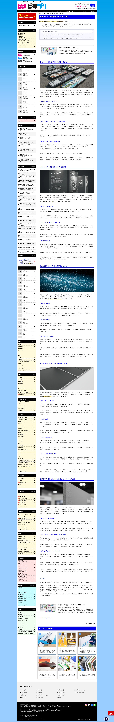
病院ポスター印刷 (61, 689)
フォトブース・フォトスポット (24, 469)
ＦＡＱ (78, 11)
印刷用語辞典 (21, 587)
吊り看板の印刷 (21, 434)
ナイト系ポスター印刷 (61, 694)
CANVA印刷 (20, 616)
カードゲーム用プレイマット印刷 (24, 514)
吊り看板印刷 (39, 692)
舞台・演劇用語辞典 (22, 598)
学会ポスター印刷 (24, 692)
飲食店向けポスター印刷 (23, 540)
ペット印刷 (20, 553)
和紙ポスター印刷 (61, 695)
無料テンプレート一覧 (22, 620)
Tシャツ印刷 (20, 494)
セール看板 (20, 447)
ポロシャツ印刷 (22, 504)
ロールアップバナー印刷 (23, 392)
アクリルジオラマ (21, 486)
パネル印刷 (23, 690)
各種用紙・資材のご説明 (23, 618)
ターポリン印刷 (21, 377)
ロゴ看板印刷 (39, 694)
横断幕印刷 (20, 381)
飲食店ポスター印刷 (61, 690)
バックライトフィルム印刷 (23, 401)
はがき (19, 355)
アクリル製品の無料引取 (80, 692)
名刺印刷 (59, 697)
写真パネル (20, 426)
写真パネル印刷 (23, 695)
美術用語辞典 (21, 596)
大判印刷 (20, 359)
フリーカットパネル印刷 (23, 419)
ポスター (20, 344)
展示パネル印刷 (23, 697)
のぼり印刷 (21, 394)
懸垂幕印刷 (20, 383)
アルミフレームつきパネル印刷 (42, 695)
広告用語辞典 (21, 594)
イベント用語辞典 (21, 590)
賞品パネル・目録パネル (23, 430)
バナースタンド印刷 (22, 390)
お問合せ (93, 11)
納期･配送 (45, 11)
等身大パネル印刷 (24, 694)
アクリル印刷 (21, 478)
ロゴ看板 (20, 428)
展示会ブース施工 (21, 614)
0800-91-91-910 (80, 6)
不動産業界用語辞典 (22, 600)
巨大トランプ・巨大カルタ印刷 (24, 466)
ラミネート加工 (21, 363)
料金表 (37, 11)
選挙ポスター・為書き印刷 (23, 551)
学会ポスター (21, 346)
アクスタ (20, 480)
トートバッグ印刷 (22, 498)
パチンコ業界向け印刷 (22, 547)
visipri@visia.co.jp (87, 3)
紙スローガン (21, 350)
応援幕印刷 (20, 385)
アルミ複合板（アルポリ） (23, 462)
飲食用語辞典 (21, 602)
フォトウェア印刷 (22, 506)
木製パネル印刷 (22, 471)
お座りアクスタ (22, 482)
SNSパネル (20, 441)
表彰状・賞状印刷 (21, 368)
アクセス (85, 11)
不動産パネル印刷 (21, 538)
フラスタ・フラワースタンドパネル (25, 464)
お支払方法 (59, 11)
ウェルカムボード (21, 451)
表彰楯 (19, 432)
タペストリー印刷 (21, 388)
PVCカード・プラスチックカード (24, 524)
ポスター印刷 (23, 689)
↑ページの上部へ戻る (90, 623)
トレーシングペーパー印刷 (23, 361)
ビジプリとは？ (29, 11)
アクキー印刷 (39, 690)
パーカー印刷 (21, 502)
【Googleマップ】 (54, 705)
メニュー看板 (21, 445)
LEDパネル (20, 520)
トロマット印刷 (21, 379)
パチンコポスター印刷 (61, 692)
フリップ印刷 (21, 436)
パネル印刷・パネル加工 (23, 417)
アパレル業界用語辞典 (22, 605)
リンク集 (25, 631)
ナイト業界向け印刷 (22, 549)
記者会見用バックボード (23, 449)
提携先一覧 (20, 627)
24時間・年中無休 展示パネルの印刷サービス (71, 605)
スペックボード (21, 458)
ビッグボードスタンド (23, 529)
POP (19, 443)
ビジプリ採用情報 (25, 633)
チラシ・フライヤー (22, 357)
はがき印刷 (77, 689)
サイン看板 (20, 438)
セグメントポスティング (23, 625)
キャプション (21, 453)
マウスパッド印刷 (21, 516)
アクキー (20, 484)
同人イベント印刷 (21, 536)
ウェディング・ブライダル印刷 (24, 542)
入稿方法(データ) (69, 11)
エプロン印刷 (21, 496)
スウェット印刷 (22, 500)
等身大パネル (21, 421)
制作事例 (20, 612)
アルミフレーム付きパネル (23, 460)
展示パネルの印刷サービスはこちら (69, 47)
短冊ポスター (21, 348)
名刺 (19, 353)
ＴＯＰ (20, 11)
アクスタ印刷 (39, 689)
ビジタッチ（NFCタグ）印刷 (24, 522)
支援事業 (20, 629)
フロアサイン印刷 (22, 527)
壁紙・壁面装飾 (21, 408)
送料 (52, 11)
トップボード (21, 456)
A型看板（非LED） (23, 518)
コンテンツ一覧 (21, 622)
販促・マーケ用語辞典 (22, 592)
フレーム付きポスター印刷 (24, 370)
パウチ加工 (20, 365)
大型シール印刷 (21, 403)
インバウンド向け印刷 (22, 544)
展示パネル (20, 423)
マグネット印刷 (21, 410)
